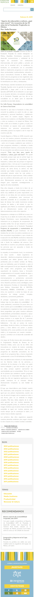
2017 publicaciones (11, 465)
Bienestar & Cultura (12, 502)
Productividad (9, 499)
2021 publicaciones (11, 454)
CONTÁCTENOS (17, 586)
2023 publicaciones (11, 449)
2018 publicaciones (11, 462)
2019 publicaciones (11, 460)
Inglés (13, 5)
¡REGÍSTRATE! (17, 567)
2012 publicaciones (11, 479)
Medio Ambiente (10, 496)
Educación (8, 494)
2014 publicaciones (11, 473)
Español (20, 5)
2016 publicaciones (11, 468)
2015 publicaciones (11, 471)
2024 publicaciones (11, 446)
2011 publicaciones (11, 482)
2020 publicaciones (11, 457)
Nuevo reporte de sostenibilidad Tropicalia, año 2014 (15, 517)
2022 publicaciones (11, 452)
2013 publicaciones (11, 476)
